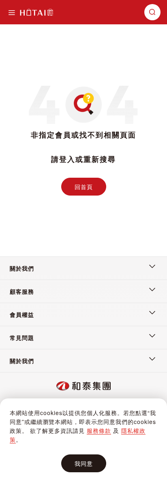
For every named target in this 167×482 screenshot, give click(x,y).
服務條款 (99, 430)
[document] (83, 440)
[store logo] (36, 12)
